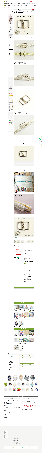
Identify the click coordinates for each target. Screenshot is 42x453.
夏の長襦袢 (10, 364)
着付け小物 (30, 364)
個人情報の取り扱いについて (25, 11)
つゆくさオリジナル (10, 88)
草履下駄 (23, 5)
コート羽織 (32, 5)
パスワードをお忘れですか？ (29, 10)
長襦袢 (14, 5)
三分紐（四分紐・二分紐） (20, 12)
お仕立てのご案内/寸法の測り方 (16, 443)
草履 (9, 53)
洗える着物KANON (29, 3)
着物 (5, 5)
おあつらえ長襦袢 (10, 47)
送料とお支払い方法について (18, 11)
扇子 (9, 366)
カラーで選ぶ (10, 39)
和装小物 (36, 5)
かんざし (10, 43)
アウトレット (10, 83)
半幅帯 (30, 357)
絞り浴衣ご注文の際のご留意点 (16, 442)
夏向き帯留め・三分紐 (11, 362)
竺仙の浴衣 (10, 44)
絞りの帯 (10, 60)
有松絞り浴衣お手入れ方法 (16, 440)
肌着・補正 (23, 366)
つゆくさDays (34, 3)
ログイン (25, 10)
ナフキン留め (10, 65)
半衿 (18, 5)
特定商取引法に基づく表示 (31, 11)
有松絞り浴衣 (12, 3)
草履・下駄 (30, 362)
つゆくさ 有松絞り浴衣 (11, 356)
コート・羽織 (30, 355)
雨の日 (9, 80)
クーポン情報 (16, 10)
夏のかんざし (10, 367)
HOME (14, 12)
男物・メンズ (10, 76)
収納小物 (9, 61)
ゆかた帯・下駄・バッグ (11, 361)
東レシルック (10, 87)
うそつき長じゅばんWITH (18, 3)
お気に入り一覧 (19, 10)
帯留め (9, 68)
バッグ (27, 5)
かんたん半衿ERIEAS (24, 3)
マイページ (22, 10)
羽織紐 (9, 70)
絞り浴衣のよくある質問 (15, 441)
